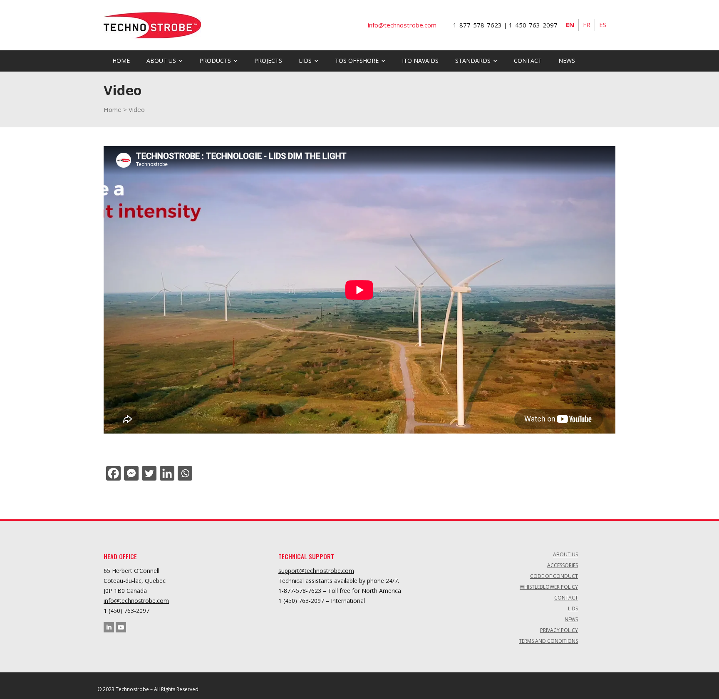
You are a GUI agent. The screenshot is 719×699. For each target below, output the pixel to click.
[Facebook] (112, 473)
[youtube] (121, 627)
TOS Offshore (357, 60)
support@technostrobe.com (316, 571)
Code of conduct (554, 576)
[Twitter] (148, 473)
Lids (573, 608)
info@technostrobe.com (136, 601)
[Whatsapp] (184, 473)
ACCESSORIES (562, 565)
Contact (528, 60)
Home (121, 60)
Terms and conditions (548, 640)
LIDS (305, 60)
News (566, 60)
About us (161, 60)
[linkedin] (109, 627)
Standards (473, 60)
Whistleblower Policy (549, 586)
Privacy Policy (559, 630)
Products (215, 60)
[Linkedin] (166, 473)
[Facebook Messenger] (130, 473)
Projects (268, 60)
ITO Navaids (420, 60)
